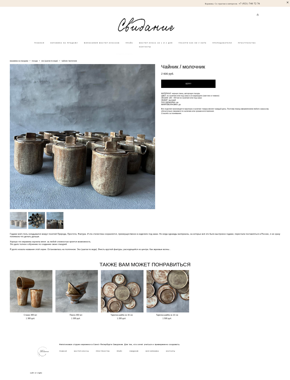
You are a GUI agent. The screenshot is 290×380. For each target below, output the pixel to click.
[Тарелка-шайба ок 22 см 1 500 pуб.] (168, 291)
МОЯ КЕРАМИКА (152, 351)
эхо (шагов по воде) (49, 61)
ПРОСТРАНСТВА (247, 43)
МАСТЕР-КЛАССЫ (81, 351)
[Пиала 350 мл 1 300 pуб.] (76, 291)
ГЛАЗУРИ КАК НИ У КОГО (192, 43)
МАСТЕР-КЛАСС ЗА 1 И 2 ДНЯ (156, 43)
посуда (35, 61)
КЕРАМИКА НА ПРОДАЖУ (64, 43)
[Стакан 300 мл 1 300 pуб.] (31, 291)
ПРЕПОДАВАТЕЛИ (222, 43)
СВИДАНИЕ (134, 351)
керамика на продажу (19, 61)
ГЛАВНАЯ (39, 43)
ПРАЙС (129, 43)
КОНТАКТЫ (145, 47)
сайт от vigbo (36, 373)
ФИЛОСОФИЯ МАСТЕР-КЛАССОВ (102, 43)
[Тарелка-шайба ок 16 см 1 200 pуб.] (122, 291)
